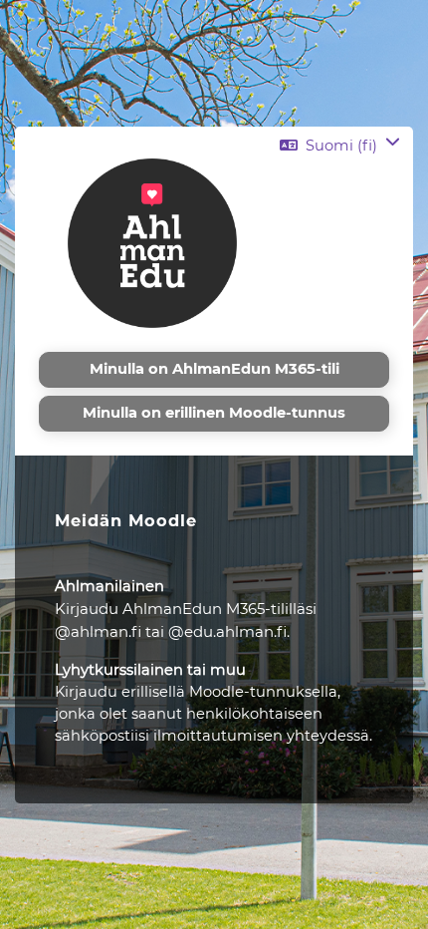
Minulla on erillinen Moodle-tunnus (214, 413)
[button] (340, 145)
